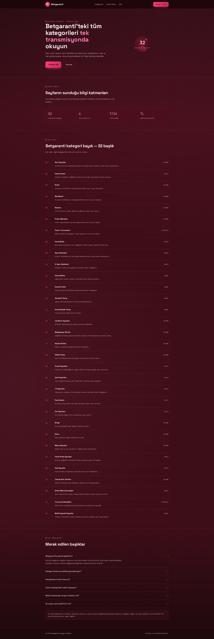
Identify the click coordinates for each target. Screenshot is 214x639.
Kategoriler (99, 4)
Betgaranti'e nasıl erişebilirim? (59, 556)
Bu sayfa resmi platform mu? (58, 603)
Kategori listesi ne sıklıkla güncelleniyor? (63, 571)
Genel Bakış (111, 4)
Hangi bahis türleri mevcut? (57, 579)
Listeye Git (53, 64)
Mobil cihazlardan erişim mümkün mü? (62, 595)
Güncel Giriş (161, 4)
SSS (120, 4)
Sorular (69, 64)
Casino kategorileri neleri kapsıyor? (61, 587)
